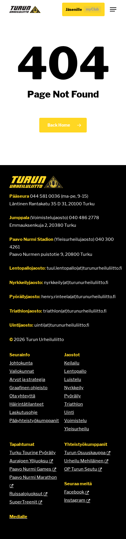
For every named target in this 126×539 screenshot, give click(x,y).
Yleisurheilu (76, 428)
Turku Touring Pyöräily (32, 452)
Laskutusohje (23, 412)
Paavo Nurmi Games (30, 469)
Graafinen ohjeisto (28, 387)
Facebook (74, 492)
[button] (113, 9)
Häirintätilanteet (26, 404)
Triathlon (73, 404)
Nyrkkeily (74, 387)
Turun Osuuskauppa (85, 452)
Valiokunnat (21, 371)
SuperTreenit (23, 502)
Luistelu (72, 379)
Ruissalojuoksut (26, 493)
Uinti (69, 412)
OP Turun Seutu (81, 469)
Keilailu (71, 363)
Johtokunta (21, 363)
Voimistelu (75, 420)
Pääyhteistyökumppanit (34, 420)
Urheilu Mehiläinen (84, 461)
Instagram (75, 500)
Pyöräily (72, 396)
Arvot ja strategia (27, 379)
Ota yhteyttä (22, 396)
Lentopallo (75, 371)
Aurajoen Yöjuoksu (29, 461)
